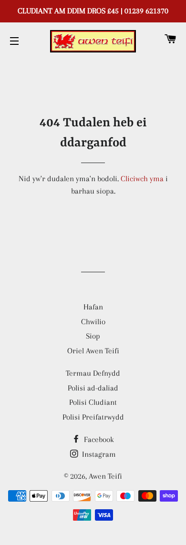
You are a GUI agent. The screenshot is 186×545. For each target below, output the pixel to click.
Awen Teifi (105, 476)
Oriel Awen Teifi (93, 350)
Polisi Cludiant (93, 402)
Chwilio (93, 321)
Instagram (98, 454)
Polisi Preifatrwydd (93, 417)
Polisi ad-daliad (93, 387)
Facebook (98, 439)
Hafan (93, 306)
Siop (93, 335)
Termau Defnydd (93, 373)
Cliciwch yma (142, 178)
